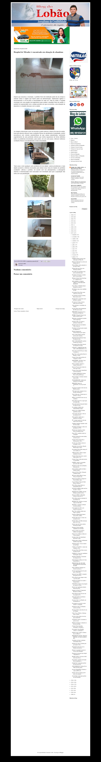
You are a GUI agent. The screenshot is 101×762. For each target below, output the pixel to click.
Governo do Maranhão (75, 157)
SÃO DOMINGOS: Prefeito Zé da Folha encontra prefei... (79, 667)
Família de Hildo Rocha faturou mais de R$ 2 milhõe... (78, 515)
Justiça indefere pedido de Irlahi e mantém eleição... (79, 469)
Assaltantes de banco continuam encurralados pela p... (78, 641)
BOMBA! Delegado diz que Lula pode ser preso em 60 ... (79, 315)
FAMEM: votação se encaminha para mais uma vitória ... (78, 463)
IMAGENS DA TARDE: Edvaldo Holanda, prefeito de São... (79, 492)
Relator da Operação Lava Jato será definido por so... (79, 262)
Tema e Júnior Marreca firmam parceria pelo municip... (78, 335)
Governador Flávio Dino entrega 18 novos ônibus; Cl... (79, 450)
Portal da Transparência (76, 143)
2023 (72, 221)
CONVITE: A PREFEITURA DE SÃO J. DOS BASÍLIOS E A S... (79, 348)
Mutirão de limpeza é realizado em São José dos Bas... (79, 623)
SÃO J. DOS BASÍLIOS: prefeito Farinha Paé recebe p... (79, 341)
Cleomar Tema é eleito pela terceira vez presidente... (79, 459)
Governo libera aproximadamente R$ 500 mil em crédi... (79, 309)
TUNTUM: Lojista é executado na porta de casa (79, 620)
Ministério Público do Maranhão (77, 156)
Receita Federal (74, 150)
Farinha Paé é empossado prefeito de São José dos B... (79, 663)
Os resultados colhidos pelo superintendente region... (78, 407)
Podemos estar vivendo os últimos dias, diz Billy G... (79, 633)
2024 (72, 219)
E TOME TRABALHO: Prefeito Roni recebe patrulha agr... (79, 374)
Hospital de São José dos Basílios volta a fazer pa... (79, 325)
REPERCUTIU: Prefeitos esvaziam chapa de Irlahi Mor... (79, 502)
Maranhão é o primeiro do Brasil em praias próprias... (79, 505)
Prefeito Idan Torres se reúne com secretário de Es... (79, 518)
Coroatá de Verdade (75, 176)
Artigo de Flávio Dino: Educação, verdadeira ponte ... (79, 472)
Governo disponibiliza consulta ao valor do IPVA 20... (79, 670)
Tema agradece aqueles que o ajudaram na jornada (78, 417)
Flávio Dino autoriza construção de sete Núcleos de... (79, 498)
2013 (72, 686)
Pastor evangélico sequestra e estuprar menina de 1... (78, 364)
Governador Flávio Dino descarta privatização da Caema (79, 345)
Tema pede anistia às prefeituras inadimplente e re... (78, 597)
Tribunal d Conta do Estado (76, 147)
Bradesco (73, 140)
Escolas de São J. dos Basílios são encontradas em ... (79, 600)
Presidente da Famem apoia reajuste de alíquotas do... (79, 328)
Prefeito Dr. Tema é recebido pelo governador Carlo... (79, 644)
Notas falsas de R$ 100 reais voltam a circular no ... (79, 351)
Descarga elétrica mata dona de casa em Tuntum (79, 610)
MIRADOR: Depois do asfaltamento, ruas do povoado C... (79, 384)
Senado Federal (74, 152)
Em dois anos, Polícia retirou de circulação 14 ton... (79, 443)
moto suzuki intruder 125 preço (77, 183)
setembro (74, 240)
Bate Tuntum (74, 192)
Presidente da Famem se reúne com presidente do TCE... (79, 427)
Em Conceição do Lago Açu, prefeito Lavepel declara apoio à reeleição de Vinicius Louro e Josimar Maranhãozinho (78, 188)
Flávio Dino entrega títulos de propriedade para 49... (78, 485)
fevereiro (74, 254)
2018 (72, 231)
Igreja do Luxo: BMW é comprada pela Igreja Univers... (79, 574)
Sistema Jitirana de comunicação (78, 182)
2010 (72, 692)
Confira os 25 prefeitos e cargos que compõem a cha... (79, 547)
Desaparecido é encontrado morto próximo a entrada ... (79, 299)
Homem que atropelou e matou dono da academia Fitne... (78, 430)
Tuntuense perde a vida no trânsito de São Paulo (79, 544)
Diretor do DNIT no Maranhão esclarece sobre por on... (78, 495)
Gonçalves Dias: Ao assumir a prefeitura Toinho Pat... (78, 322)
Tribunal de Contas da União (77, 149)
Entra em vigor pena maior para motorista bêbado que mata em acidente (77, 201)
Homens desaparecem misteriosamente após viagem (78, 332)
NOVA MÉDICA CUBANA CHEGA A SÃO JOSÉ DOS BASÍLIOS (78, 283)
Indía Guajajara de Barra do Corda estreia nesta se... (79, 560)
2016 (72, 680)
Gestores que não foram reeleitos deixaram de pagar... (79, 524)
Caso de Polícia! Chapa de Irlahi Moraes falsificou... (79, 482)
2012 (72, 688)
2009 (72, 694)
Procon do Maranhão (75, 154)
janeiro (74, 256)
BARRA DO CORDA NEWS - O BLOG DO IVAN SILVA (78, 168)
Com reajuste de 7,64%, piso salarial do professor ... (78, 508)
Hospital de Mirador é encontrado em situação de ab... (79, 557)
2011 (72, 690)
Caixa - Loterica (74, 138)
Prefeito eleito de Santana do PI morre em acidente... (78, 673)
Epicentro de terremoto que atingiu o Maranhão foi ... (79, 654)
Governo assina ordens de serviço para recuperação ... (79, 617)
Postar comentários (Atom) (23, 311)
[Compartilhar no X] (47, 261)
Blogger (61, 752)
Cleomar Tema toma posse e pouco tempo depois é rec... (79, 456)
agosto (73, 242)
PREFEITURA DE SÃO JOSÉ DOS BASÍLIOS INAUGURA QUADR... (79, 564)
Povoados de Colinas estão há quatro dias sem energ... (78, 302)
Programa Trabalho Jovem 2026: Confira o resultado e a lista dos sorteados (77, 178)
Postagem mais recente (19, 308)
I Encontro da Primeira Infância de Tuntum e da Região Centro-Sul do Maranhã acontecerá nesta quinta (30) (78, 195)
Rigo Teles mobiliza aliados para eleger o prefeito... (79, 511)
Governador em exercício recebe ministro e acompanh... (79, 604)
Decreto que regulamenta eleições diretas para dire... (79, 587)
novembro (74, 236)
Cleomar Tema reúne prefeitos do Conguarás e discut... (79, 358)
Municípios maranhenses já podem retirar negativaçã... (79, 319)
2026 (72, 215)
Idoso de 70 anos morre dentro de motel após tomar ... (79, 367)
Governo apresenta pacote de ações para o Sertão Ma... (79, 571)
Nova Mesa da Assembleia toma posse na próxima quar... (78, 272)
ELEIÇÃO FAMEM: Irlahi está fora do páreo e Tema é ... (79, 489)
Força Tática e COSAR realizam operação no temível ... (79, 286)
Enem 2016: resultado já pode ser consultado (79, 433)
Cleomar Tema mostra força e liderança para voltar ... (78, 440)
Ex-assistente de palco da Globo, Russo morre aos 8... (79, 296)
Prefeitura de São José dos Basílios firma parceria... (79, 466)
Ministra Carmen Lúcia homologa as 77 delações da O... (79, 278)
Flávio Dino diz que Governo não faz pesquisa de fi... (79, 594)
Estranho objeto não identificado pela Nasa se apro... (79, 537)
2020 (72, 227)
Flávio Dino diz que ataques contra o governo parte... (79, 578)
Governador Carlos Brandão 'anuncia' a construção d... (78, 630)
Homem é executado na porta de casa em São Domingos (79, 650)
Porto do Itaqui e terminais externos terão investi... (79, 377)
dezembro (74, 234)
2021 (72, 225)
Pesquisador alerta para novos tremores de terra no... (78, 647)
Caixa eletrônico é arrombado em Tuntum (79, 306)
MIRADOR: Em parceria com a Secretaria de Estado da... (78, 312)
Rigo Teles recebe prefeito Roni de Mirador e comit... (79, 354)
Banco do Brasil (74, 142)
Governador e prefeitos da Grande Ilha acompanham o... (79, 660)
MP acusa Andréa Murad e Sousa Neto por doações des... (79, 476)
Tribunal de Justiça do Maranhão (77, 145)
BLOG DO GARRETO (76, 185)
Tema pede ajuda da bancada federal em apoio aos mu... (79, 404)
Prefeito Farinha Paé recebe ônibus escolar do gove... (79, 437)
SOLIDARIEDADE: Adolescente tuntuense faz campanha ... (79, 380)
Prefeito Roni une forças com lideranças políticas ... (78, 269)
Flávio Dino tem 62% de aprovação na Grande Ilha (79, 401)
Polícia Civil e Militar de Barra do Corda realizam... (79, 534)
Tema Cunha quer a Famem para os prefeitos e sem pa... (79, 395)
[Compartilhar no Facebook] (48, 261)
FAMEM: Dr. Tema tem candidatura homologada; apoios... (79, 554)
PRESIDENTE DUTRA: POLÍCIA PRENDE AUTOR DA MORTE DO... (79, 637)
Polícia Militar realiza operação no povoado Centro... (79, 265)
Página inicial (40, 308)
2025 (72, 217)
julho (73, 244)
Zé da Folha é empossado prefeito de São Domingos (79, 676)
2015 (72, 682)
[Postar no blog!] (45, 261)
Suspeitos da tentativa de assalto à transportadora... (79, 581)
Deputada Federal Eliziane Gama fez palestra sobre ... (79, 338)
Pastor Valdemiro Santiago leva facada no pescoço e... (78, 568)
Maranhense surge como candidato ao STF (79, 289)
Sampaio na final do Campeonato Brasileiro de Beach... (79, 591)
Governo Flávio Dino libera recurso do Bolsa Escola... (79, 550)
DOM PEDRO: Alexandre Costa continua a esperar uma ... (79, 361)
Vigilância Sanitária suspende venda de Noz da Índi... (79, 424)
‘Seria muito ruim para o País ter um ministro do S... (79, 414)
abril (73, 251)
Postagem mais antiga (60, 308)
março (73, 253)
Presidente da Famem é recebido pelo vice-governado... (79, 275)
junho (73, 246)
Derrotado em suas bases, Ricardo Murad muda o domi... (79, 446)
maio (73, 248)
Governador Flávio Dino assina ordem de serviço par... (78, 293)
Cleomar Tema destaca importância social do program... (79, 371)
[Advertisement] (78, 723)
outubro (74, 238)
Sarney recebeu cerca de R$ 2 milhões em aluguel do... (78, 531)
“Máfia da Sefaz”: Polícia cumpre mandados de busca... (79, 453)
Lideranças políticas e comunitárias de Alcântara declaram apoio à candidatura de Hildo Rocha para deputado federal (78, 171)
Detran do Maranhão (75, 159)
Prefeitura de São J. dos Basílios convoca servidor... (79, 607)
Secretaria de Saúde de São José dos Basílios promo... (79, 388)
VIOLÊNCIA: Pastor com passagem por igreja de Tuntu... (79, 584)
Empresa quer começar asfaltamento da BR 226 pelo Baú (79, 541)
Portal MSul (74, 199)
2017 (72, 233)
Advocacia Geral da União (76, 161)
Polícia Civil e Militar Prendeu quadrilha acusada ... (78, 411)
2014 (72, 684)
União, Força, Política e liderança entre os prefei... (79, 613)
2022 (72, 223)
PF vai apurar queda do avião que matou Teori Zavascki (79, 420)
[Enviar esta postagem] (41, 261)
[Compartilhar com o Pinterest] (49, 261)
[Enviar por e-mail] (44, 261)
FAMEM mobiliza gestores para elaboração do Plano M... (78, 259)
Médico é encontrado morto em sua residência (79, 398)
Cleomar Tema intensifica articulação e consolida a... (78, 626)
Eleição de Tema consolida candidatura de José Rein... (78, 528)
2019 (72, 229)
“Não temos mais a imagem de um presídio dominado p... (79, 391)
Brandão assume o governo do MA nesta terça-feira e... (79, 657)
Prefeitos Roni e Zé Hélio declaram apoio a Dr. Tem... (79, 521)
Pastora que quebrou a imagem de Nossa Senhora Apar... (79, 479)
